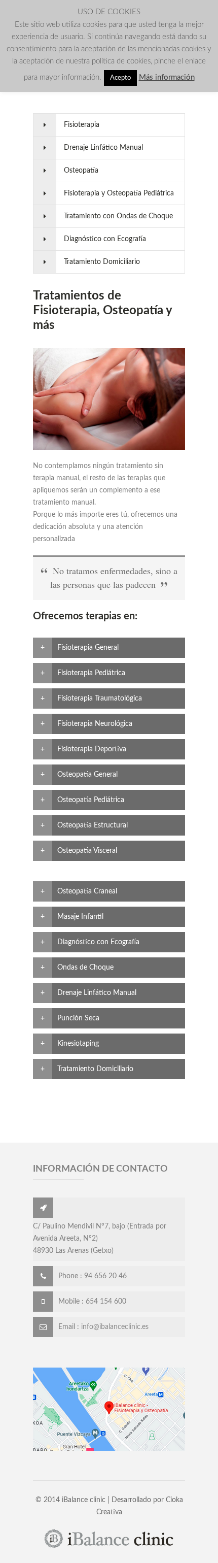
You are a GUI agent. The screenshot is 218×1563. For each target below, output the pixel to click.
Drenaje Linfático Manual (103, 147)
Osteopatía (81, 170)
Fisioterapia (81, 124)
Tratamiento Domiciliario (102, 261)
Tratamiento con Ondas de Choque (118, 216)
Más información (167, 77)
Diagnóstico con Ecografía (105, 239)
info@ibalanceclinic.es (115, 1327)
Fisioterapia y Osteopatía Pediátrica (119, 193)
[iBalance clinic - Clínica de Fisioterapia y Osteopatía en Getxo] (109, 1546)
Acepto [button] (120, 78)
